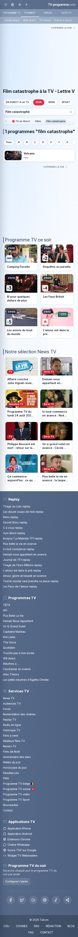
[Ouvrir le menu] (6, 4)
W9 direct (9, 658)
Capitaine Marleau (14, 631)
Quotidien (9, 647)
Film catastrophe (55, 121)
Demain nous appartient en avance (25, 554)
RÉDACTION (53, 926)
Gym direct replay (14, 533)
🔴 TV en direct (21, 121)
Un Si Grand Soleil (14, 626)
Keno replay (10, 517)
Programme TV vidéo (16, 794)
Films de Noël (11, 751)
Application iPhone (19, 828)
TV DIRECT (29, 13)
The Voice (9, 642)
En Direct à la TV (17, 102)
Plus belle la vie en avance (20, 543)
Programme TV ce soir (28, 240)
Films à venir (10, 735)
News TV (9, 698)
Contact (8, 810)
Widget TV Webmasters (22, 855)
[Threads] (45, 900)
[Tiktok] (56, 900)
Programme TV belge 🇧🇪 (18, 783)
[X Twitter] (22, 900)
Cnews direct (12, 20)
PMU (6, 778)
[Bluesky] (33, 900)
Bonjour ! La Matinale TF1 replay (23, 538)
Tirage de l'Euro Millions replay (22, 565)
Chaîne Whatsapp (19, 844)
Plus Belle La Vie (13, 615)
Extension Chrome (19, 839)
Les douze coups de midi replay (23, 511)
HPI (5, 610)
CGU (6, 926)
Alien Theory (11, 674)
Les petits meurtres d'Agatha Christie (26, 679)
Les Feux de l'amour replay (20, 586)
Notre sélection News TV (30, 351)
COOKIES (21, 926)
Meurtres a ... (11, 663)
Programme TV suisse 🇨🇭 (18, 789)
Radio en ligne (12, 724)
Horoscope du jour (15, 767)
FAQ (31, 932)
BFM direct (29, 20)
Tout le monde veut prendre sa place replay (30, 581)
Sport (66, 102)
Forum (7, 708)
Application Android (20, 833)
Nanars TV (9, 746)
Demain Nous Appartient (18, 621)
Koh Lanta (9, 637)
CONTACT (46, 932)
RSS (36, 926)
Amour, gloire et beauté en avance (24, 575)
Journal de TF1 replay (16, 559)
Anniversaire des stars (17, 757)
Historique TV (11, 730)
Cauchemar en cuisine (17, 669)
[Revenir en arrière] (27, 4)
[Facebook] (10, 900)
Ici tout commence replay (18, 549)
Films (38, 121)
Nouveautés (10, 805)
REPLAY (48, 13)
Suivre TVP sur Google (22, 850)
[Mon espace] (13, 4)
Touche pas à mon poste (18, 653)
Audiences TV (12, 703)
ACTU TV (66, 13)
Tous (9, 142)
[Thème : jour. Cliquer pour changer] (20, 4)
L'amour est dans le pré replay (22, 570)
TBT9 (6, 605)
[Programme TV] (6, 121)
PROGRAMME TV (11, 13)
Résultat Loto (11, 773)
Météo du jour (12, 762)
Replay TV (9, 719)
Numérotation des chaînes (19, 714)
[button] (67, 900)
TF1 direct (45, 20)
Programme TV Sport (16, 799)
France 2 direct (63, 20)
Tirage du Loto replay (16, 506)
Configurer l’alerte (16, 881)
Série (51, 102)
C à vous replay (13, 527)
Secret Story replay (15, 522)
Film (39, 102)
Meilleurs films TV (14, 741)
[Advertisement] (39, 57)
